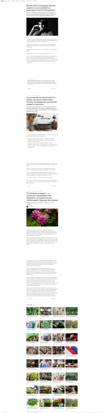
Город (38, 3)
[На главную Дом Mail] (3, 1)
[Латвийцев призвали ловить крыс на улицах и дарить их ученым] (71, 392)
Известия (35, 3)
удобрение (41, 261)
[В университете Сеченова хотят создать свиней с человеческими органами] (45, 352)
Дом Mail (35, 95)
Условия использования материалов (82, 412)
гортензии (37, 231)
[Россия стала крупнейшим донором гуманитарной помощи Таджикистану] (71, 352)
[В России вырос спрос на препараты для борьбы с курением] (45, 365)
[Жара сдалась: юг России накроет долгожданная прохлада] (58, 352)
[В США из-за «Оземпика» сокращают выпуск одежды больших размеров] (32, 326)
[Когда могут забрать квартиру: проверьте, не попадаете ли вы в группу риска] (71, 365)
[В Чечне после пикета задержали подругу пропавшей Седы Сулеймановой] (32, 352)
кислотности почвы (36, 289)
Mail (1, 412)
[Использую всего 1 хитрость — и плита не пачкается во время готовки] (58, 365)
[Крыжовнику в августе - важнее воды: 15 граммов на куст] (58, 378)
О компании (3, 412)
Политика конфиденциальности (99, 412)
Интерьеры (39, 95)
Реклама (7, 412)
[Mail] (1, 1)
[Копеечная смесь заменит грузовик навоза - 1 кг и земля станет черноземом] (45, 392)
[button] (42, 27)
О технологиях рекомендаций (90, 412)
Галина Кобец (31, 206)
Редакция (76, 412)
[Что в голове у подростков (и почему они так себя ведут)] (58, 339)
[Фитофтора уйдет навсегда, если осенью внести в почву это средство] (45, 378)
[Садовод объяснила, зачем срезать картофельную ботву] (32, 392)
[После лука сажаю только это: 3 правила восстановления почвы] (71, 339)
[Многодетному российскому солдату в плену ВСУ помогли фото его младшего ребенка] (45, 313)
